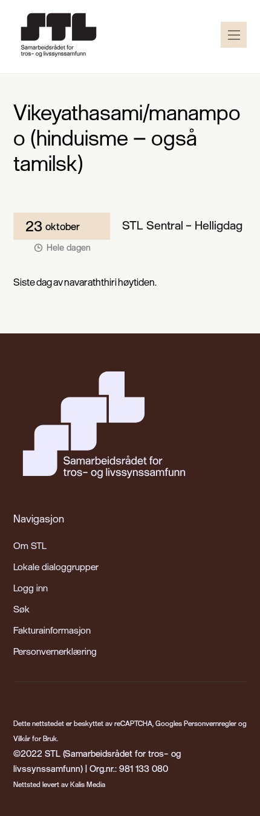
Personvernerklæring (55, 651)
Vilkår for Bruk (35, 738)
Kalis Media (87, 784)
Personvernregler (210, 723)
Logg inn (30, 588)
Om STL (30, 545)
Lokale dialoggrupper (56, 567)
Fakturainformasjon (52, 630)
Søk (21, 609)
